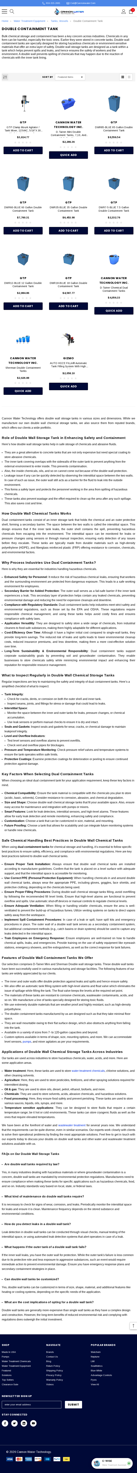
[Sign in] (123, 11)
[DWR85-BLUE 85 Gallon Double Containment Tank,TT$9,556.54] (114, 103)
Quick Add (68, 155)
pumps (27, 1041)
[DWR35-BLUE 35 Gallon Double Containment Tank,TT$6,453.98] (68, 183)
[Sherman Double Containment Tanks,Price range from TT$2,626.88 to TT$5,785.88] (23, 339)
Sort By (47, 77)
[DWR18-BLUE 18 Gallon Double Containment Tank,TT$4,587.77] (68, 259)
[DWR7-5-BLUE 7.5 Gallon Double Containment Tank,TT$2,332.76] (114, 183)
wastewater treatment (72, 1125)
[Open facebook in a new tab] (5, 1423)
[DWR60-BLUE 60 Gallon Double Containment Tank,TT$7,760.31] (23, 183)
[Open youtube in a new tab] (33, 1423)
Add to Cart (23, 150)
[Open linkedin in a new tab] (24, 1423)
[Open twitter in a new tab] (14, 1423)
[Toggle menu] (4, 11)
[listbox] (70, 77)
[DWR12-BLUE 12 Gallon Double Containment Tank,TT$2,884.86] (23, 259)
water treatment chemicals (88, 1070)
